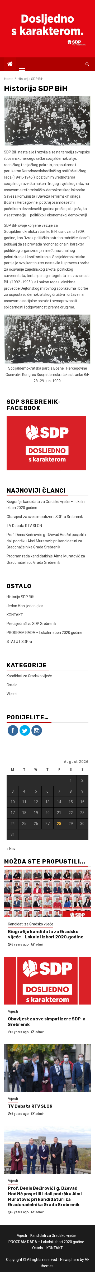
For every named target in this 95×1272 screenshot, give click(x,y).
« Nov (11, 849)
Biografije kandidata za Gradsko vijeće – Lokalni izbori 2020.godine (45, 934)
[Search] (87, 64)
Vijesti (12, 694)
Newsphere (69, 1259)
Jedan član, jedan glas (25, 606)
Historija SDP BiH (20, 597)
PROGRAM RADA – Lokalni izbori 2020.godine (44, 632)
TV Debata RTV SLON (24, 526)
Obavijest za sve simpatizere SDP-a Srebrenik (45, 517)
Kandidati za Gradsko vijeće (29, 676)
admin (40, 944)
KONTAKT (15, 615)
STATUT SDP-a (19, 641)
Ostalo (12, 685)
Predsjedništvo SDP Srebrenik (31, 623)
